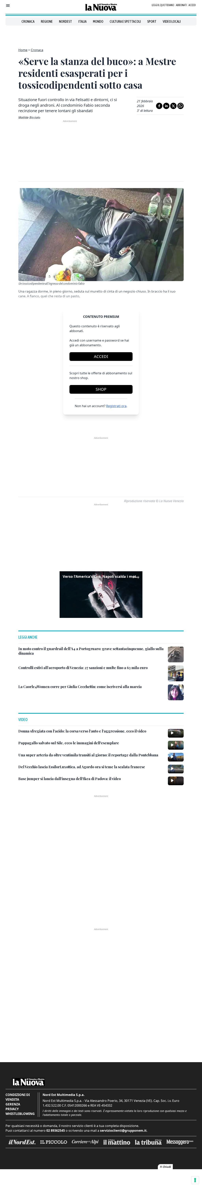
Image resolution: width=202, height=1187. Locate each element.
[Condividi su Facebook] (159, 106)
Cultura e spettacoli (125, 21)
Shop (101, 389)
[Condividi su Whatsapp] (180, 106)
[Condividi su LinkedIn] (166, 106)
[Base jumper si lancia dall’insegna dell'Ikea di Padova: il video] (176, 781)
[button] (101, 594)
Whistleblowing (20, 1114)
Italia (82, 21)
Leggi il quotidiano (163, 5)
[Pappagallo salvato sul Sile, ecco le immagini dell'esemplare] (176, 745)
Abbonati (181, 5)
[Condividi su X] (173, 106)
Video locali (172, 21)
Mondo (98, 21)
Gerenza (13, 1104)
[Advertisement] (101, 34)
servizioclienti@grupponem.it (123, 1130)
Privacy (12, 1109)
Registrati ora (116, 406)
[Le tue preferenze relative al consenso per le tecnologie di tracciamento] (195, 1180)
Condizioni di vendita (18, 1097)
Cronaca (28, 21)
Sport (151, 21)
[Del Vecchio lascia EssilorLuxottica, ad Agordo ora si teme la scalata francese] (176, 769)
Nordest (65, 21)
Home (22, 50)
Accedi (192, 5)
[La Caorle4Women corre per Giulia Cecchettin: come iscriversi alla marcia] (176, 692)
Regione (47, 21)
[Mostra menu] (8, 5)
